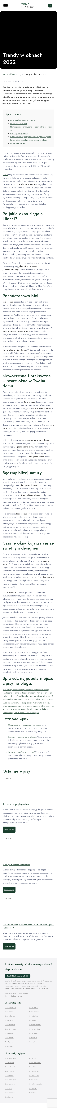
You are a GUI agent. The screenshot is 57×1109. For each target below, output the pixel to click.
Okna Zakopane (9, 1046)
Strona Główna (9, 74)
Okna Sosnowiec (10, 1084)
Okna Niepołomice (35, 1025)
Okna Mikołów (9, 1075)
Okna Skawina (9, 1038)
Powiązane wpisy (17, 143)
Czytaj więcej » (9, 830)
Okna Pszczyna (34, 1075)
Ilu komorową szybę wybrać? (17, 804)
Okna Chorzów (9, 1063)
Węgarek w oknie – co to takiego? (24, 712)
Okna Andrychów (10, 1007)
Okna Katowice (34, 1071)
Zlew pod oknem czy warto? (16, 864)
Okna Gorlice (33, 1016)
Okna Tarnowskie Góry (36, 1084)
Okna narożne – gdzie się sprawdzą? (24, 724)
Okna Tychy (8, 1088)
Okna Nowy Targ (34, 1029)
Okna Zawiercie (10, 1093)
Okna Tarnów (33, 1038)
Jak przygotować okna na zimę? (21, 752)
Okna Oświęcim (34, 1033)
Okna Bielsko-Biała (10, 1058)
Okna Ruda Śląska (10, 1080)
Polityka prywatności (16, 996)
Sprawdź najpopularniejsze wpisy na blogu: (28, 139)
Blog (19, 74)
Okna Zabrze (33, 1088)
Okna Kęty (32, 1020)
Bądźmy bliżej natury (19, 133)
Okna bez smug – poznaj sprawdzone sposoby (28, 707)
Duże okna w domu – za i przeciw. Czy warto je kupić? (26, 702)
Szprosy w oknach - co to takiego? (22, 737)
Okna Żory (32, 1093)
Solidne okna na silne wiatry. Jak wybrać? (36, 696)
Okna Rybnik (33, 1080)
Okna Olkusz (9, 1033)
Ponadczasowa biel (18, 123)
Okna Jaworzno (9, 1071)
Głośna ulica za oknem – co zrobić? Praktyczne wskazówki (28, 699)
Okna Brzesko (9, 1012)
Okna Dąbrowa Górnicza (12, 1067)
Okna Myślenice (10, 1025)
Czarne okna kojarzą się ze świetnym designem (30, 136)
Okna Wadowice (10, 1042)
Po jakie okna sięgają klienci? (22, 120)
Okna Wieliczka (34, 1042)
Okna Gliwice (33, 1067)
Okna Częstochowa (35, 1063)
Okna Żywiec (9, 1097)
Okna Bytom (33, 1058)
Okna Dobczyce (10, 1016)
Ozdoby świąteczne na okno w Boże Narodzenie (26, 691)
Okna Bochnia (33, 1007)
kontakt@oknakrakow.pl (50, 5)
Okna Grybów (9, 1020)
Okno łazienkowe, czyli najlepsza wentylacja (21, 705)
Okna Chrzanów (34, 1012)
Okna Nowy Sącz (10, 1029)
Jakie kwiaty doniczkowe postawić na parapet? (22, 689)
